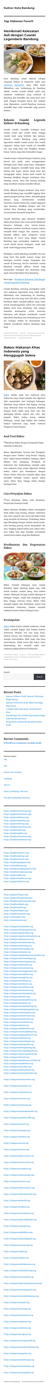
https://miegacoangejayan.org (17, 1086)
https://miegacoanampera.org (17, 1168)
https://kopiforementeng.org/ (17, 827)
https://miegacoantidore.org (17, 1137)
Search (7, 672)
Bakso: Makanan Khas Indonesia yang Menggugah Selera (22, 351)
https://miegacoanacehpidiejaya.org (20, 1031)
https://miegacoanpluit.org (16, 1258)
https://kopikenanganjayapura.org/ (20, 869)
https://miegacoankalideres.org (18, 1232)
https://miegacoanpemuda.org (18, 1092)
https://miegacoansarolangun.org (19, 1041)
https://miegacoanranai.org (16, 1149)
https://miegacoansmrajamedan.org (20, 1073)
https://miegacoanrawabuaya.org (19, 1213)
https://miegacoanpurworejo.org (19, 1019)
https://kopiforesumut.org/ (16, 859)
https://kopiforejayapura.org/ (17, 862)
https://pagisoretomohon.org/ (18, 814)
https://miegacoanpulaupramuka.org (20, 1111)
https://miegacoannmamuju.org (18, 968)
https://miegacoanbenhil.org (17, 1200)
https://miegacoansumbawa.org (18, 1022)
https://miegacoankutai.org (16, 1025)
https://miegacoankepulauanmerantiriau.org (24, 955)
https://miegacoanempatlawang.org (20, 1006)
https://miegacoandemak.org (17, 1038)
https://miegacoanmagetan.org (18, 977)
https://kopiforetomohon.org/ (17, 836)
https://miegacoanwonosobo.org (19, 1162)
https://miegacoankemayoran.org (19, 1188)
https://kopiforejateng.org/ (16, 856)
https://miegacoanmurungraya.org (20, 961)
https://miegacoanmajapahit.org (19, 1372)
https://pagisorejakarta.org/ (16, 881)
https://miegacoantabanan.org (18, 984)
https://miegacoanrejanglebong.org (20, 1000)
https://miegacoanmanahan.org (18, 926)
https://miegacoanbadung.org (17, 980)
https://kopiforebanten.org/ (16, 853)
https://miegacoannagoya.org (17, 1334)
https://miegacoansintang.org (17, 1105)
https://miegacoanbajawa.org (17, 952)
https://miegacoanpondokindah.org (20, 1219)
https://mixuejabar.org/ (15, 917)
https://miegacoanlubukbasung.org (20, 1270)
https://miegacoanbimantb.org (18, 965)
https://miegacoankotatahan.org (19, 1156)
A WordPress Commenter (15, 743)
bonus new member (13, 772)
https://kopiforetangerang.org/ (18, 872)
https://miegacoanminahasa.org (18, 1315)
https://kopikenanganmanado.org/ (20, 901)
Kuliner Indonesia (20, 657)
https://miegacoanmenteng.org (18, 1245)
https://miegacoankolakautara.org (19, 1264)
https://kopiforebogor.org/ (16, 910)
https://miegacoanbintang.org (18, 945)
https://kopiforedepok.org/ (16, 904)
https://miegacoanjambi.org (17, 1302)
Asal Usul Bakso (33, 654)
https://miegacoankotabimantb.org (20, 1194)
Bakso (6, 395)
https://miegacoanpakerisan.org (18, 1063)
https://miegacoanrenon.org (17, 1098)
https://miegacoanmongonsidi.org (19, 1340)
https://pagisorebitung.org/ (16, 817)
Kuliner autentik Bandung (13, 335)
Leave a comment (25, 338)
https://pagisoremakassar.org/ (18, 878)
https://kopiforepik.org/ (15, 830)
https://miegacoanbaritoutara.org (19, 1016)
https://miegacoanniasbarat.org (18, 974)
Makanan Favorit (10, 338)
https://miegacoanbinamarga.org (19, 1175)
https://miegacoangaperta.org (17, 1353)
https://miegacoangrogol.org (17, 1226)
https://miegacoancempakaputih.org (20, 1051)
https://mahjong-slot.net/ (16, 791)
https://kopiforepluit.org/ (15, 833)
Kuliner (23, 333)
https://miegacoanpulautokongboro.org (22, 936)
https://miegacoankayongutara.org (20, 930)
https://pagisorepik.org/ (15, 875)
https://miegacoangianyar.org (17, 1321)
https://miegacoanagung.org (17, 1130)
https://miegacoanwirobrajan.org (19, 1360)
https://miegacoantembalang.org (19, 1366)
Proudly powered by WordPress (33, 1382)
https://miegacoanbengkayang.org (20, 1047)
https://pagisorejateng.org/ (16, 823)
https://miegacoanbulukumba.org (19, 942)
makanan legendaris (14, 85)
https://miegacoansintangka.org (19, 949)
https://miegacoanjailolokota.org (19, 1028)
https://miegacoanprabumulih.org (19, 1117)
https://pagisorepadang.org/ (17, 820)
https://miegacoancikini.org (16, 1207)
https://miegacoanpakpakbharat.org (20, 1035)
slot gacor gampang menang (17, 798)
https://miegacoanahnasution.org (19, 1079)
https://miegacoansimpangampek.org (21, 1009)
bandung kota (33, 333)
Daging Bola (8, 657)
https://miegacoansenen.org (17, 1181)
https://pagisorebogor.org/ (16, 894)
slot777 (7, 785)
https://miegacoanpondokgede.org (20, 1239)
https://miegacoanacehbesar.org (19, 987)
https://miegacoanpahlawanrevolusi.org (22, 1060)
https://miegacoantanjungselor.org (20, 1289)
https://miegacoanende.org (16, 1124)
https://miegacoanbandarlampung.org (21, 1296)
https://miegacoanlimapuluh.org (19, 1044)
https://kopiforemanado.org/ (17, 914)
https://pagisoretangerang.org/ (18, 898)
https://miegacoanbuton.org (17, 996)
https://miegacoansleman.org (17, 1328)
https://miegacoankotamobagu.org (20, 958)
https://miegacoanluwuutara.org (19, 990)
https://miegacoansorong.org (17, 1309)
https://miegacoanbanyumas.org (19, 939)
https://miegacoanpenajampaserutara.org (23, 1283)
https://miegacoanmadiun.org (17, 1066)
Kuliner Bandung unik (32, 335)
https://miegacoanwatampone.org (19, 1012)
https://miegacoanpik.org (15, 1251)
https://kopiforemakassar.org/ (18, 839)
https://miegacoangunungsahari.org (20, 1054)
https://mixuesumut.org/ (15, 920)
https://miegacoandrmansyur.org (19, 1070)
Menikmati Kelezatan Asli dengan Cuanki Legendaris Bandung (21, 35)
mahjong (8, 778)
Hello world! (35, 743)
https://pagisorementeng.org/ (17, 811)
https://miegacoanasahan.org (17, 1003)
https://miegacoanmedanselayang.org (21, 1347)
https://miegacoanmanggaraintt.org (20, 971)
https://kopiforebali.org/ (15, 907)
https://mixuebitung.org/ (15, 865)
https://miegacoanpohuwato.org (19, 933)
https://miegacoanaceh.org (16, 1143)
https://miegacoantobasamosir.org (20, 993)
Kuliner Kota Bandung (19, 8)
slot (5, 759)
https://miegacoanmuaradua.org (19, 1277)
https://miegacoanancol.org (16, 1057)
